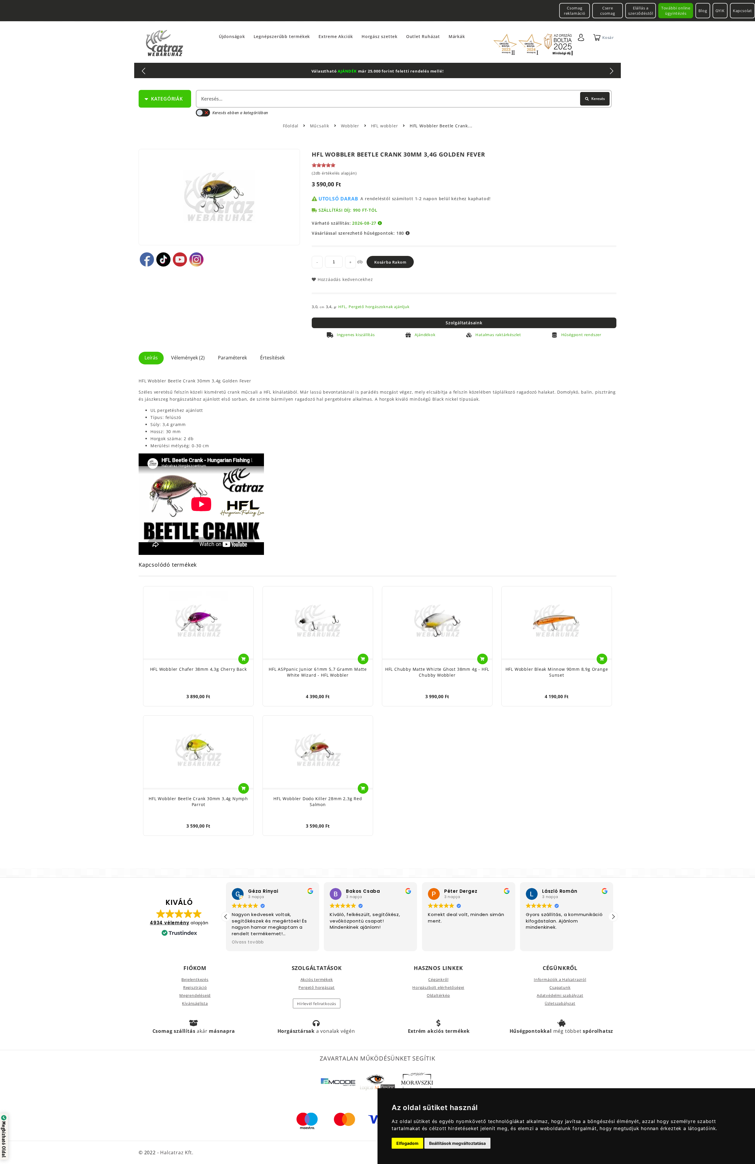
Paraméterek (232, 357)
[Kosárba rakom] (243, 659)
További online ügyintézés (675, 10)
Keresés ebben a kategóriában (240, 112)
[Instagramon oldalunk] (196, 259)
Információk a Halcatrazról (560, 979)
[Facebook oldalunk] (147, 259)
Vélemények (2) (188, 357)
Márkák (457, 36)
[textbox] (403, 99)
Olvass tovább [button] (248, 942)
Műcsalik (320, 126)
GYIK (720, 10)
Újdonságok (232, 36)
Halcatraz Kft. (176, 1152)
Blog (702, 10)
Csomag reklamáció (574, 10)
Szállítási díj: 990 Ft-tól (348, 210)
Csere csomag (607, 10)
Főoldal (291, 126)
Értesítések (272, 357)
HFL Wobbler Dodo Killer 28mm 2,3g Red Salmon (317, 801)
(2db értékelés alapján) (334, 173)
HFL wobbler (385, 126)
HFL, (342, 306)
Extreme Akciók (336, 36)
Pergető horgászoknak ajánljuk (379, 306)
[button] (613, 916)
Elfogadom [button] (407, 1143)
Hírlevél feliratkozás (316, 1003)
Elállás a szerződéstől (640, 10)
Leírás (151, 357)
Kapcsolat (742, 10)
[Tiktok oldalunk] (163, 259)
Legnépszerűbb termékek (282, 36)
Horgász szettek (380, 36)
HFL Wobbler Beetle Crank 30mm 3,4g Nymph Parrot (198, 801)
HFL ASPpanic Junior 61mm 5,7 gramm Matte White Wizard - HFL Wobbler (318, 672)
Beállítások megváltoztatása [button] (457, 1143)
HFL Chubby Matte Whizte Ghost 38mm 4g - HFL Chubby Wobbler (437, 672)
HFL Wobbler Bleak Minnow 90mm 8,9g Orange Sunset (556, 672)
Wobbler (351, 126)
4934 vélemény (169, 923)
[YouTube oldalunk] (180, 259)
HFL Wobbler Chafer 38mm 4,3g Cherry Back (198, 669)
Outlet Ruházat (423, 36)
